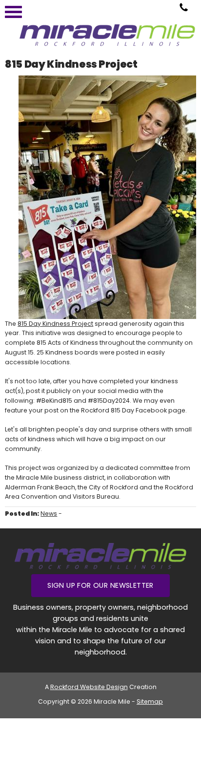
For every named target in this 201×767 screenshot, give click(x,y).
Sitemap (150, 701)
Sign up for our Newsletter (100, 585)
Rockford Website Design (89, 687)
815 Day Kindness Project (55, 323)
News (48, 513)
